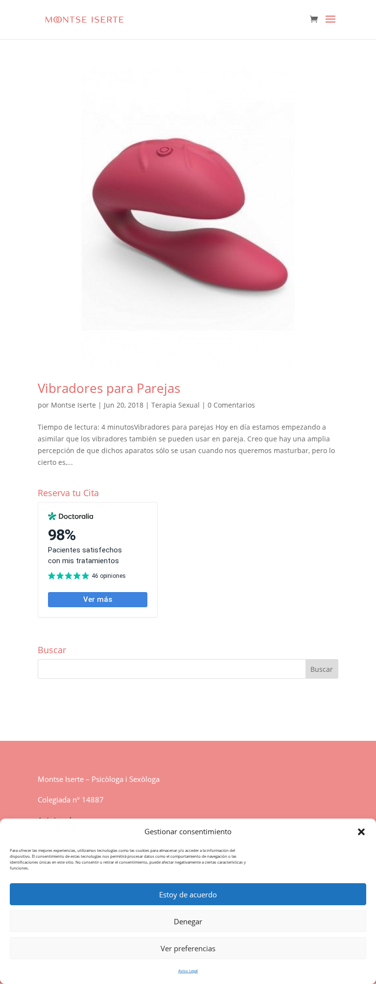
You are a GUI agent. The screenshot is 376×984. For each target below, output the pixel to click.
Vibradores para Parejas (109, 388)
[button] (361, 832)
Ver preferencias (188, 948)
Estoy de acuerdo (188, 894)
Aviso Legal (188, 970)
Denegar (188, 921)
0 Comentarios (231, 405)
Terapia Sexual (175, 405)
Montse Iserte (73, 405)
